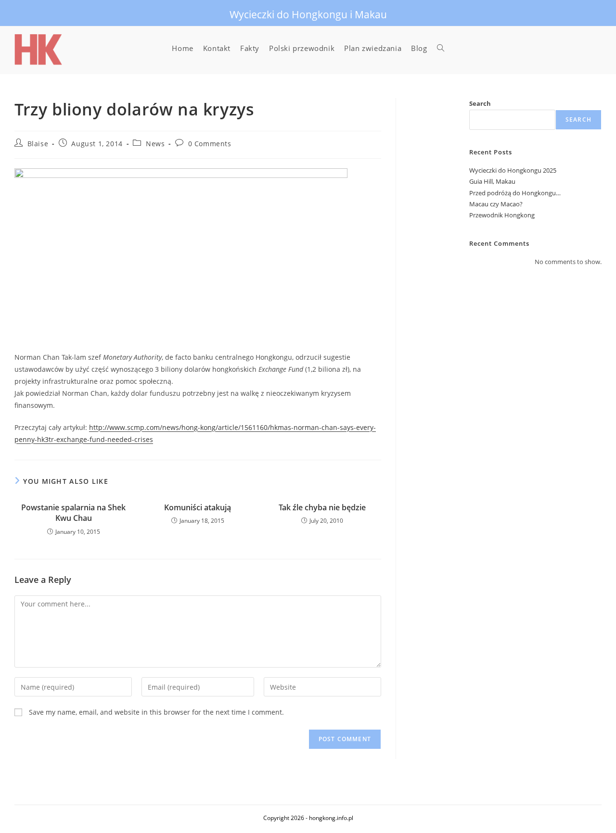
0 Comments (209, 143)
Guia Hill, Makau (492, 181)
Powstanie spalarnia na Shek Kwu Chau (73, 512)
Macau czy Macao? (496, 204)
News (155, 143)
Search (480, 103)
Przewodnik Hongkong (502, 215)
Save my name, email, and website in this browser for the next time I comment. (156, 712)
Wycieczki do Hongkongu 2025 (512, 170)
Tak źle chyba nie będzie (322, 507)
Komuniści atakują (197, 507)
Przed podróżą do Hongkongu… (515, 193)
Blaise (38, 143)
